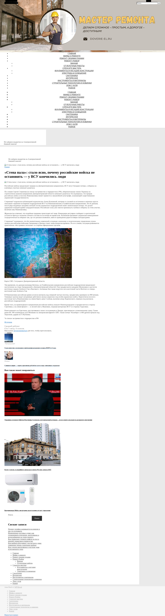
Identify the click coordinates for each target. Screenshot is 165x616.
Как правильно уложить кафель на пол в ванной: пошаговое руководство (23, 540)
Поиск (10, 515)
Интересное (72, 78)
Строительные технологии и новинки (72, 83)
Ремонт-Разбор (71, 61)
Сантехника (72, 75)
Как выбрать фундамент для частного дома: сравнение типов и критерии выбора (25, 544)
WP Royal (18, 587)
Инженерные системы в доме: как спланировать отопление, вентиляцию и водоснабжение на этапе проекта (23, 535)
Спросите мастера (72, 68)
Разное (71, 88)
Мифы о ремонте (71, 56)
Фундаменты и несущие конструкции (74, 70)
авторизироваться (20, 331)
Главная (72, 53)
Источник (8, 322)
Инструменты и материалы (72, 80)
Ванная (74, 63)
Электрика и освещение (74, 73)
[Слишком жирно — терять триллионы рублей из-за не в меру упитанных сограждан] (8, 359)
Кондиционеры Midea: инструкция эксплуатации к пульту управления (27, 510)
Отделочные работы (74, 66)
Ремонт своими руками (72, 58)
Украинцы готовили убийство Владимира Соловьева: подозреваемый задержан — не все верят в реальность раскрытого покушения (48, 420)
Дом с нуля (72, 85)
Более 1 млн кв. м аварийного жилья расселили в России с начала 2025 (27, 470)
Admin (9, 333)
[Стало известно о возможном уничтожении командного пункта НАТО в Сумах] (8, 341)
